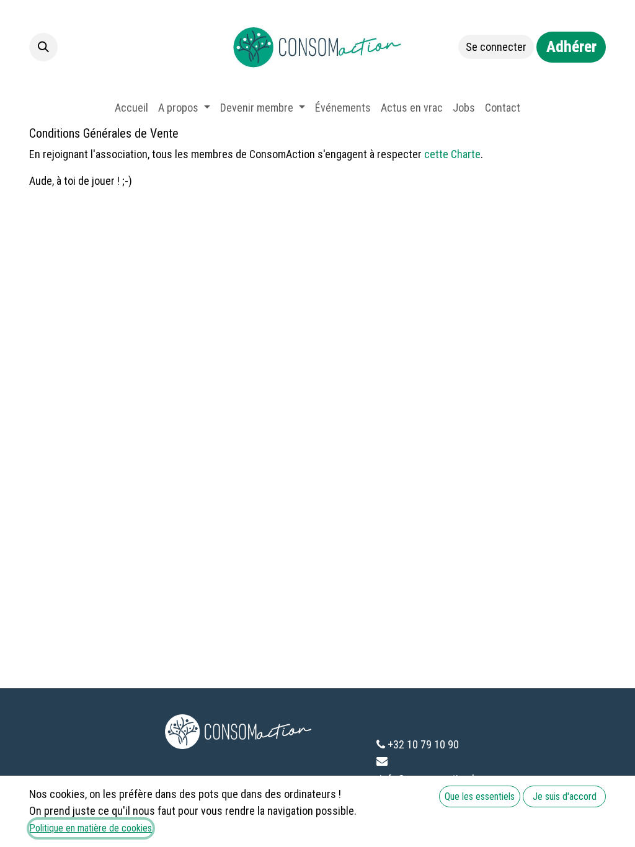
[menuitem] (131, 107)
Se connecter (496, 46)
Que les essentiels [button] (480, 796)
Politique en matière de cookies (91, 828)
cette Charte (452, 154)
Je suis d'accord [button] (565, 796)
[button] (43, 47)
